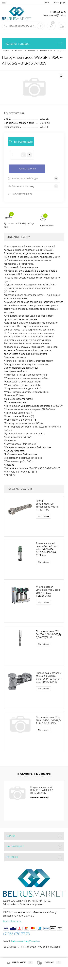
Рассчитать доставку (23, 186)
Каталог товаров (17, 43)
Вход (47, 2)
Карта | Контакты (12, 921)
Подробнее (43, 516)
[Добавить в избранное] (61, 76)
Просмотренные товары (34, 774)
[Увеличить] (34, 87)
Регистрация (60, 2)
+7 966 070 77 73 (58, 11)
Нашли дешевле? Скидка (25, 178)
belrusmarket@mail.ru (25, 941)
